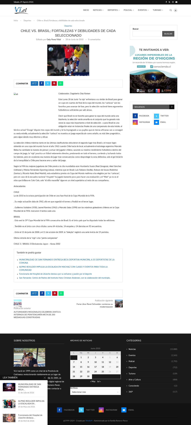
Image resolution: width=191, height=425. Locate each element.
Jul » (99, 382)
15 (81, 367)
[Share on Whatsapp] (60, 83)
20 (117, 367)
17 (95, 367)
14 (74, 367)
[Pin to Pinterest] (54, 83)
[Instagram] (173, 2)
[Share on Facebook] (41, 83)
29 (81, 377)
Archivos (74, 388)
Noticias (97, 10)
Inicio (86, 10)
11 (103, 362)
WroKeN (88, 421)
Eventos (142, 10)
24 (95, 372)
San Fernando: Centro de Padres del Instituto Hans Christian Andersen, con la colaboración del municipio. (64, 278)
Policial (128, 10)
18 (103, 367)
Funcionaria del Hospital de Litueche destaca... (30, 416)
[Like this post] (35, 83)
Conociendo (153, 386)
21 (74, 372)
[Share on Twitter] (47, 83)
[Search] (170, 10)
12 (110, 362)
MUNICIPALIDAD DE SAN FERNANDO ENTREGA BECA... (29, 387)
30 (88, 377)
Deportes (113, 10)
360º (153, 392)
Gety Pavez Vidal (54, 40)
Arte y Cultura (153, 380)
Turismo (157, 10)
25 (103, 372)
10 (95, 362)
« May (92, 382)
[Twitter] (169, 2)
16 (88, 367)
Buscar (136, 29)
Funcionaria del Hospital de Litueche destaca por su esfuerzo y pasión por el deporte (55, 274)
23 (88, 372)
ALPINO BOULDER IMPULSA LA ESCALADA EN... (31, 402)
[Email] (176, 2)
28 (74, 377)
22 (81, 372)
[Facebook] (166, 2)
